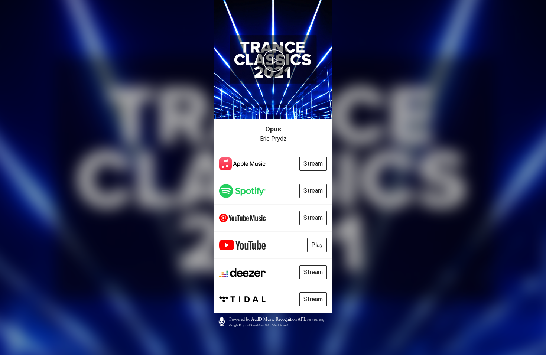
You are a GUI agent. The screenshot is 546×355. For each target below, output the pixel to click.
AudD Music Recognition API (278, 319)
